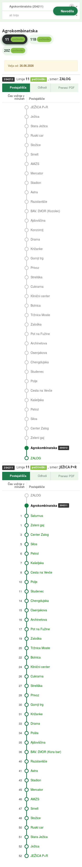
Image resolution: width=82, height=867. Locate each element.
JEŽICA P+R (39, 107)
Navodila (67, 11)
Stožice (36, 145)
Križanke (37, 248)
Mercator (37, 173)
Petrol (35, 409)
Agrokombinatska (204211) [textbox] (26, 6)
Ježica (35, 116)
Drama (35, 239)
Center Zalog (40, 428)
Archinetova (39, 343)
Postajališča (18, 87)
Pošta (34, 733)
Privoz (35, 267)
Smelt (34, 154)
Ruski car (37, 135)
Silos (34, 418)
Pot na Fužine (40, 333)
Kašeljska (37, 400)
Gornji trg (37, 258)
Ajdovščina (38, 220)
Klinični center (40, 296)
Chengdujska (40, 362)
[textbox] (43, 15)
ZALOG (36, 458)
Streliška (36, 277)
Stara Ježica (39, 126)
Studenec (37, 371)
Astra (34, 192)
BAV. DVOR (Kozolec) (45, 211)
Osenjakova (39, 352)
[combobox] (41, 6)
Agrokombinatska (49, 447)
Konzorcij (37, 230)
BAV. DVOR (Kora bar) (46, 751)
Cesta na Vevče (41, 390)
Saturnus (37, 515)
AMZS (35, 163)
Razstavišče (39, 201)
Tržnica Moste (40, 315)
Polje (34, 381)
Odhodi (42, 87)
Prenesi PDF (66, 87)
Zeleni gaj (37, 437)
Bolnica (36, 305)
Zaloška (36, 324)
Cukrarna (37, 286)
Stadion (36, 182)
